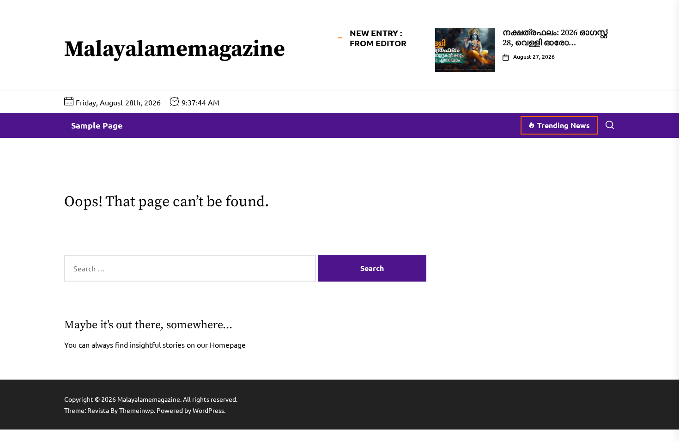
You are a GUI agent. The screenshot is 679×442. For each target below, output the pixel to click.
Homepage (228, 344)
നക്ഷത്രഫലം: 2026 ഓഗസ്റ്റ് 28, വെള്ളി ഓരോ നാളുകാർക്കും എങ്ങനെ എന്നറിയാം (555, 47)
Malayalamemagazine (174, 50)
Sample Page (97, 125)
